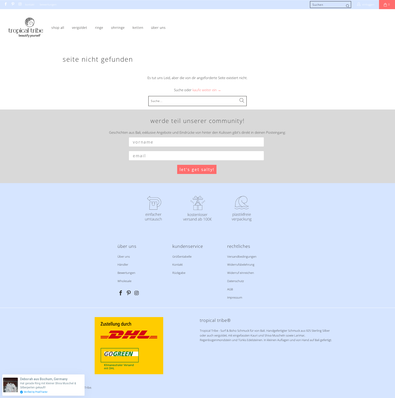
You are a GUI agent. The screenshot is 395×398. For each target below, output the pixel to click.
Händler (122, 264)
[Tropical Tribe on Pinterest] (12, 4)
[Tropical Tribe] (26, 28)
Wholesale (124, 281)
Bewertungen (48, 4)
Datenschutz (235, 281)
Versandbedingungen (241, 256)
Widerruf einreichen (240, 273)
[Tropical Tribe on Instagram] (20, 4)
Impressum (234, 297)
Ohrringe (118, 27)
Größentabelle (182, 256)
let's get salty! (196, 169)
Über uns (158, 27)
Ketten (138, 27)
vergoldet (79, 27)
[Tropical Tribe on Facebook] (5, 4)
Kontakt (29, 4)
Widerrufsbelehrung (240, 264)
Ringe (99, 27)
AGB (230, 289)
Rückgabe (178, 273)
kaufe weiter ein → (206, 90)
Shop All (57, 27)
